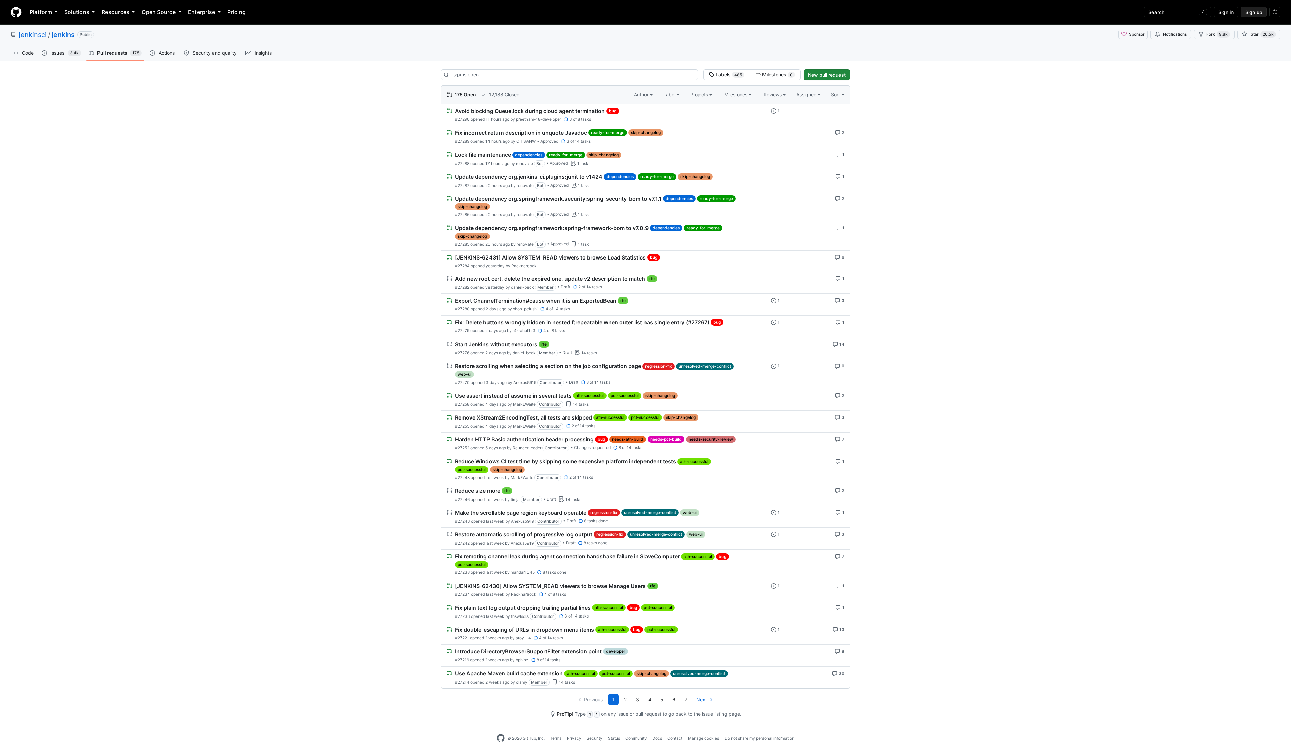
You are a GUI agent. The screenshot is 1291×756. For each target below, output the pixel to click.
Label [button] (670, 94)
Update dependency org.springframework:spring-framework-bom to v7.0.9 (552, 228)
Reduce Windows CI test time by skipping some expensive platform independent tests (565, 461)
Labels (728, 74)
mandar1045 (523, 572)
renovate (524, 163)
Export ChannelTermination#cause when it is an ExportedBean (535, 300)
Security (594, 738)
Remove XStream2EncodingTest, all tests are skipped (523, 417)
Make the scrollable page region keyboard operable (520, 512)
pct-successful (625, 395)
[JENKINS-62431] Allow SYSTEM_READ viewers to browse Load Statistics (550, 257)
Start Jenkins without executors (496, 344)
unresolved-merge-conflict (705, 366)
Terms (555, 738)
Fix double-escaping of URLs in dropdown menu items (524, 629)
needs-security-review (711, 439)
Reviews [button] (773, 94)
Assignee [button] (807, 94)
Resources (115, 12)
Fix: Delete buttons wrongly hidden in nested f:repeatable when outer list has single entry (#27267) (582, 322)
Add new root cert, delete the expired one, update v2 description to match (550, 278)
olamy (521, 682)
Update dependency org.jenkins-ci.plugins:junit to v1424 (528, 176)
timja (515, 499)
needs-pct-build (666, 439)
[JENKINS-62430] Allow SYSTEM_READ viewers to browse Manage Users (550, 586)
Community (636, 738)
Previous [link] (593, 699)
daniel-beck (522, 287)
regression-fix (658, 366)
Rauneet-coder (527, 447)
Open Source (159, 12)
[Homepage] (16, 12)
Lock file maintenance (483, 155)
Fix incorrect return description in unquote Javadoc (521, 132)
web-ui (464, 374)
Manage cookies (703, 738)
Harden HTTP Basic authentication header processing (524, 439)
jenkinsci (33, 35)
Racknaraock (524, 265)
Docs (657, 738)
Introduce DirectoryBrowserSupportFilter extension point (528, 651)
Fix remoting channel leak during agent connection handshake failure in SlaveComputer (567, 556)
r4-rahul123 (524, 330)
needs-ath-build (627, 439)
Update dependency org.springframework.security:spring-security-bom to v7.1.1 (558, 198)
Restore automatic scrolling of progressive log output (523, 534)
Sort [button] (835, 94)
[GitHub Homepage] (501, 738)
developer (615, 651)
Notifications (1175, 34)
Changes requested (592, 447)
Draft (565, 286)
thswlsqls (520, 616)
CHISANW (526, 141)
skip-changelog (646, 132)
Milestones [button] (736, 94)
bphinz (522, 659)
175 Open (465, 94)
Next (701, 699)
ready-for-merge (607, 132)
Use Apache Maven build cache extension (509, 673)
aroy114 (523, 637)
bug (612, 110)
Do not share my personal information (759, 738)
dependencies (528, 154)
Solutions (76, 12)
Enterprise (201, 12)
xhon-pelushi (525, 308)
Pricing (236, 12)
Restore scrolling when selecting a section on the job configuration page (548, 366)
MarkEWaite (524, 404)
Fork (1217, 34)
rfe (652, 278)
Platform (41, 12)
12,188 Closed (503, 94)
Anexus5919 (524, 382)
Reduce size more (477, 490)
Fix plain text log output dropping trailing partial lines (523, 607)
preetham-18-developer (538, 119)
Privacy (574, 738)
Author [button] (642, 94)
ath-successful (590, 395)
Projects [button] (699, 94)
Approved (549, 141)
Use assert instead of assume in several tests (513, 395)
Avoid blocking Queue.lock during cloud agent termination (530, 111)
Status (614, 738)
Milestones (777, 74)
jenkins (63, 35)
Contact (674, 738)
